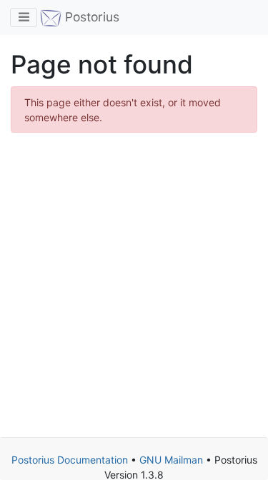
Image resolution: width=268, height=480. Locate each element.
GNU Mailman (171, 460)
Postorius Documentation (69, 460)
